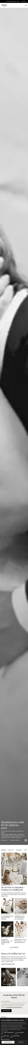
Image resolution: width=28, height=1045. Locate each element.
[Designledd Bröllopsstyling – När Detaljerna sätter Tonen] (7, 933)
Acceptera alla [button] (8, 1042)
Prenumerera (6, 1010)
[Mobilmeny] (26, 5)
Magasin (3, 1017)
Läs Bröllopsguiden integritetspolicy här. (14, 1007)
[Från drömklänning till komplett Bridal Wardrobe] (7, 909)
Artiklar (3, 850)
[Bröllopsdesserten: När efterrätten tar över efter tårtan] (21, 909)
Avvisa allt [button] (21, 1042)
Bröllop (10, 850)
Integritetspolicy (4, 1030)
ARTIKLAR (4, 840)
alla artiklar (14, 947)
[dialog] (14, 1031)
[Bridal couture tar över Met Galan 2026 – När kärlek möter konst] (21, 933)
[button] (21, 988)
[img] (4, 5)
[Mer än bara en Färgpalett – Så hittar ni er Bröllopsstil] (14, 875)
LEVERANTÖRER (14, 840)
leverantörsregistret (8, 964)
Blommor (19, 850)
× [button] (26, 1019)
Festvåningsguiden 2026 (12, 1)
